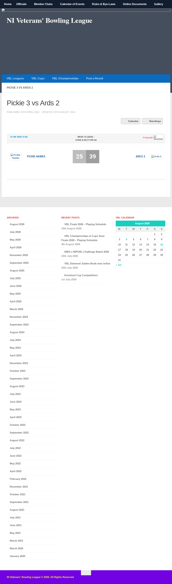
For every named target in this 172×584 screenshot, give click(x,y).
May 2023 (15, 409)
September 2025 (19, 262)
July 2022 (15, 448)
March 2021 (16, 540)
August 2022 (17, 440)
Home (8, 4)
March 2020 (16, 548)
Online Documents (135, 4)
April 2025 (16, 301)
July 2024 (15, 340)
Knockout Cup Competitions (81, 275)
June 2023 (16, 401)
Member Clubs (43, 4)
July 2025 (15, 278)
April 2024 (16, 355)
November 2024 (19, 316)
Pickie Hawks (36, 156)
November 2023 (19, 363)
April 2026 (16, 247)
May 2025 (15, 293)
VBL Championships (65, 78)
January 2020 (17, 556)
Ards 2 (140, 156)
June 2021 (16, 525)
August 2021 (17, 509)
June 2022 (16, 455)
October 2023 (17, 370)
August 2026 (17, 224)
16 (161, 244)
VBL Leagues (15, 78)
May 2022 (15, 463)
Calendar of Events (72, 4)
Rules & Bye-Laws (103, 4)
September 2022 (19, 432)
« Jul (118, 264)
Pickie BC (148, 138)
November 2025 (19, 255)
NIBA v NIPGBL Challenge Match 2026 (86, 251)
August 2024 (17, 332)
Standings (155, 121)
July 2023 (15, 394)
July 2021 (15, 517)
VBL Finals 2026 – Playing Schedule (85, 224)
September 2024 (19, 324)
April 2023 (16, 417)
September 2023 (19, 378)
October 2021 (17, 494)
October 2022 (17, 424)
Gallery (158, 4)
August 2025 (17, 270)
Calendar (133, 121)
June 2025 (16, 286)
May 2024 (15, 347)
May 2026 (15, 239)
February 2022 (18, 478)
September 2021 (19, 502)
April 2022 (16, 471)
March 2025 (16, 309)
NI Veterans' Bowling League (49, 20)
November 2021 (19, 486)
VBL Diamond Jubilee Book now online (87, 263)
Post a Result (94, 78)
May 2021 (15, 532)
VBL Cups (38, 78)
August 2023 (17, 386)
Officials (21, 4)
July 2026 (15, 232)
